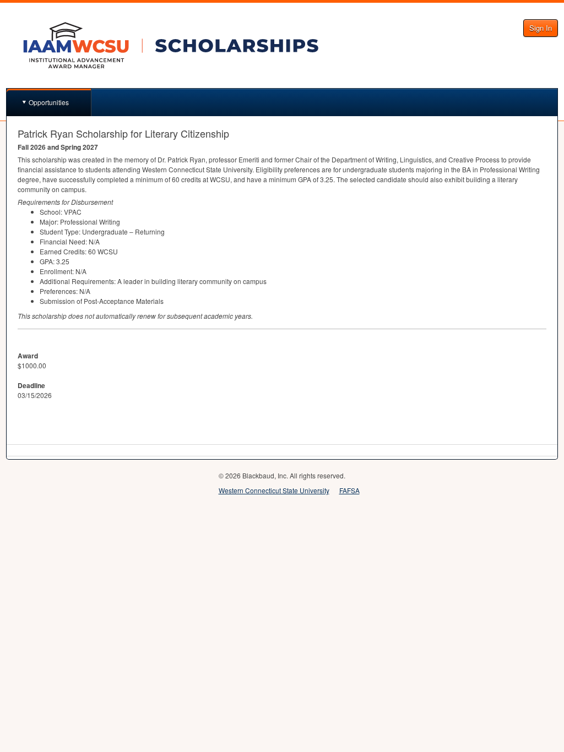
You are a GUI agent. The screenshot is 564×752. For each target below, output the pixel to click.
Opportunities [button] (49, 102)
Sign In (540, 28)
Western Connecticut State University (274, 490)
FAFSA (349, 490)
